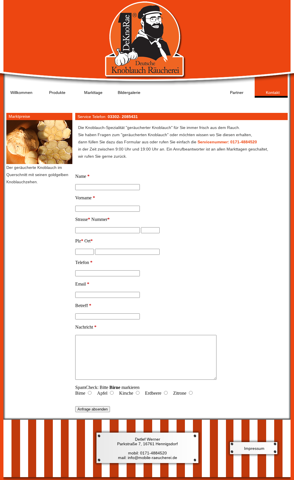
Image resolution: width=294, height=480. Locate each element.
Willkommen (21, 92)
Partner (236, 92)
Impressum (254, 448)
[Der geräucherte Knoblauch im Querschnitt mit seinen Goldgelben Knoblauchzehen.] (39, 162)
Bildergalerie (129, 92)
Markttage (93, 92)
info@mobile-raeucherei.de (152, 457)
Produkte (57, 92)
